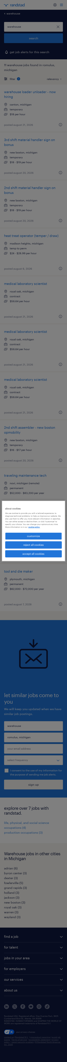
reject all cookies (33, 544)
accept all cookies (33, 553)
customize (33, 536)
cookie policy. (34, 527)
